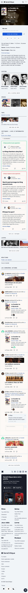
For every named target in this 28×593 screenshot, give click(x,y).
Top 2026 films (5, 512)
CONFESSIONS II (19, 543)
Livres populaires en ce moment (21, 534)
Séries (17, 509)
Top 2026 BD (4, 540)
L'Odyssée (4, 517)
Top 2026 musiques (20, 541)
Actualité (3, 519)
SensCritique (4, 6)
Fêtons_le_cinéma (15, 146)
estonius (13, 206)
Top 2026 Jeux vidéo (6, 525)
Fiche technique (5, 53)
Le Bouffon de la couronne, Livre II (19, 530)
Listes (3, 237)
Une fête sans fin (5, 542)
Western (18, 47)
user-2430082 (9, 331)
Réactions (4, 257)
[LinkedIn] (23, 472)
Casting (4, 71)
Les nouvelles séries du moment (21, 519)
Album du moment (19, 548)
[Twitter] (12, 472)
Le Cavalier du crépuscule (20, 6)
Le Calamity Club (19, 527)
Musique (18, 538)
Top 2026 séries (19, 511)
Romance (12, 47)
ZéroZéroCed (8, 322)
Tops (2, 112)
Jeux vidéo (5, 523)
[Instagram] (17, 472)
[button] (26, 2)
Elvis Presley (23, 86)
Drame (12, 6)
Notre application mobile (7, 559)
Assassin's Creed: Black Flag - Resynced (7, 530)
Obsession (4, 514)
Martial (7, 300)
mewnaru (13, 177)
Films (9, 6)
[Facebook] (15, 472)
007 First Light (5, 527)
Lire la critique (6, 166)
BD (2, 538)
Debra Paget (14, 86)
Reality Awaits (18, 546)
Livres (17, 523)
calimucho (8, 437)
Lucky (16, 516)
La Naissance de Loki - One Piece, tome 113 (7, 545)
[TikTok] (20, 472)
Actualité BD (4, 548)
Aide (2, 564)
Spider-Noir (18, 514)
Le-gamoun (8, 273)
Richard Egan (4, 86)
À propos (3, 556)
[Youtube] (26, 472)
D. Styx (7, 354)
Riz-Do (6, 456)
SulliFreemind (8, 291)
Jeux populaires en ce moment (7, 534)
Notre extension (5, 561)
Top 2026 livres (19, 525)
